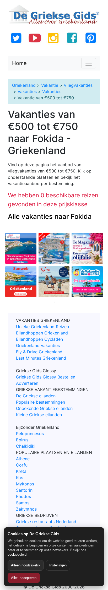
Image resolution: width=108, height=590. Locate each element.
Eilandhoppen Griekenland (42, 332)
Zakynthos (26, 509)
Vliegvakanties (78, 85)
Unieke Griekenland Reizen (42, 326)
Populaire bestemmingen (40, 402)
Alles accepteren (23, 578)
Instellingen (58, 565)
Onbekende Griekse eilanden (44, 408)
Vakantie (49, 85)
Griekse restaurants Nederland (46, 521)
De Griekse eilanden (36, 395)
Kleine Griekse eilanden (39, 414)
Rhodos (23, 496)
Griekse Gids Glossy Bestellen (45, 377)
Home (19, 63)
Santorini (25, 490)
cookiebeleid (17, 554)
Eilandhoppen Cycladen (39, 339)
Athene (23, 458)
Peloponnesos (30, 433)
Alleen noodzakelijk (25, 565)
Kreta (21, 471)
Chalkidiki (25, 446)
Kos (19, 477)
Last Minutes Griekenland (41, 358)
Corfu (22, 465)
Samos (22, 502)
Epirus (22, 439)
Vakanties (27, 91)
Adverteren (27, 383)
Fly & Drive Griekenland (39, 351)
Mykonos (25, 483)
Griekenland (24, 85)
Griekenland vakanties (38, 345)
